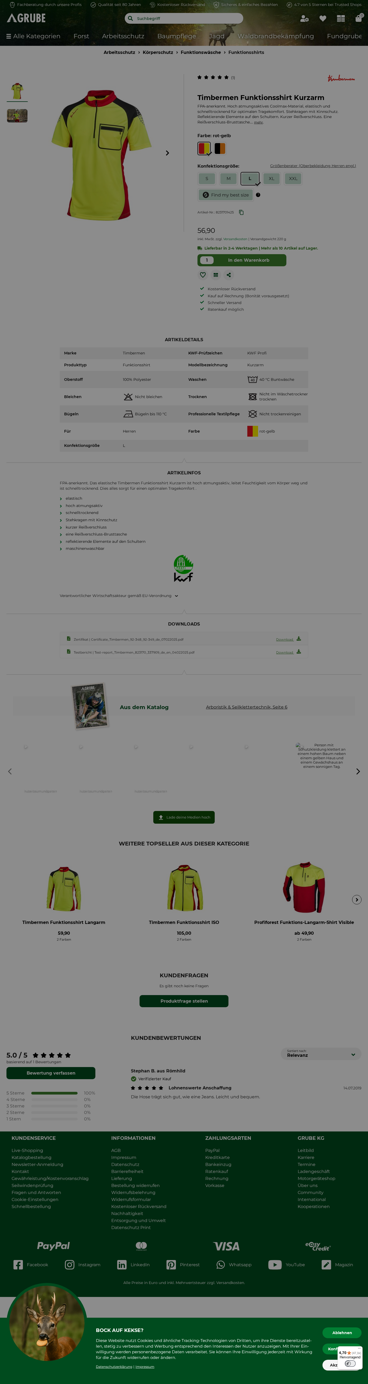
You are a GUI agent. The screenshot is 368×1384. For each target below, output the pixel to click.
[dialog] (184, 692)
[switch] (350, 1363)
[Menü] (359, 1349)
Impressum (145, 1367)
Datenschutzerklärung (114, 1367)
